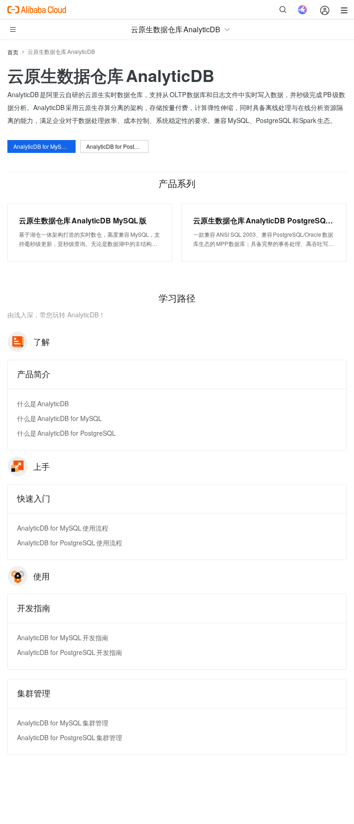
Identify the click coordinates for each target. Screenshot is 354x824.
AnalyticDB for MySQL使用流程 (62, 527)
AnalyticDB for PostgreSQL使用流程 (69, 542)
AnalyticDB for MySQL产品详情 (44, 146)
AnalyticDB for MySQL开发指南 (62, 637)
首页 (12, 52)
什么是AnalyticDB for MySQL (59, 418)
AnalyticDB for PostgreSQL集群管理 (69, 737)
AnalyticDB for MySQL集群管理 (62, 722)
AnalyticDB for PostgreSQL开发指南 (69, 652)
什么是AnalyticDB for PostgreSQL (66, 433)
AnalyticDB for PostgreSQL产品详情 (117, 146)
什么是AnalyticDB (43, 403)
